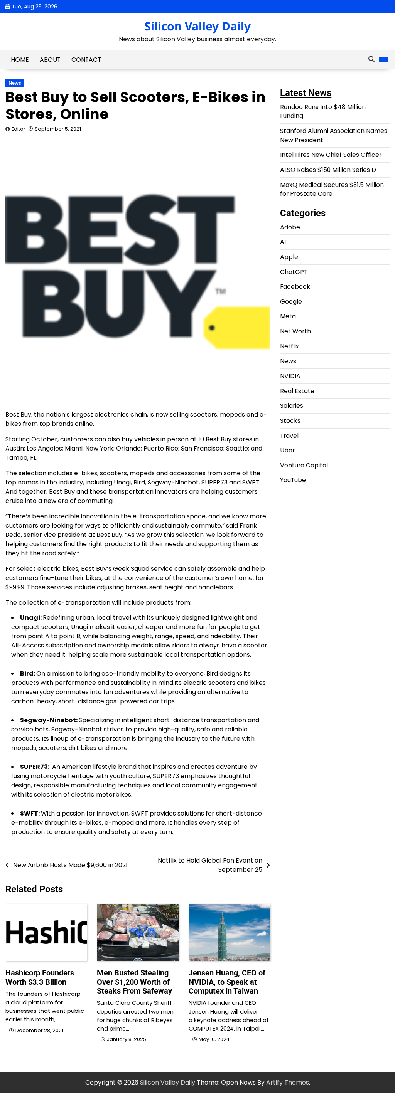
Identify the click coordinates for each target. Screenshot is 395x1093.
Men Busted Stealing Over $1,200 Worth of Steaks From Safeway (134, 982)
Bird (139, 482)
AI (283, 241)
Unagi (122, 482)
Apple (289, 256)
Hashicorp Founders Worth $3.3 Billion (39, 977)
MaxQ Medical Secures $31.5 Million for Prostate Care (332, 189)
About (50, 59)
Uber (287, 450)
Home (20, 59)
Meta (288, 316)
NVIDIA (290, 376)
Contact (86, 59)
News (14, 83)
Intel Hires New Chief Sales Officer (330, 154)
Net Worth (295, 331)
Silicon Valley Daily (197, 26)
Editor (18, 129)
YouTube (293, 480)
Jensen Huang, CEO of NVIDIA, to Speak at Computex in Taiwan (227, 982)
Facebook (295, 286)
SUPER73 (214, 482)
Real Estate (297, 391)
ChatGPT (293, 271)
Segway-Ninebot (173, 482)
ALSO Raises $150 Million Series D (328, 169)
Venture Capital (304, 465)
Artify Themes (287, 1082)
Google (291, 301)
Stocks (290, 420)
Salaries (291, 405)
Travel (289, 435)
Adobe (290, 227)
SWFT (250, 482)
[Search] (371, 59)
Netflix (289, 346)
